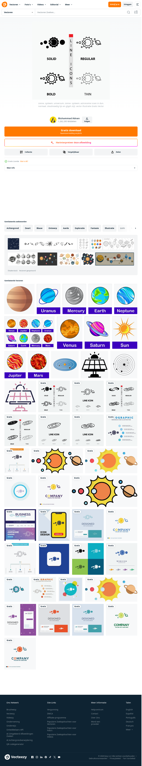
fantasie (95, 228)
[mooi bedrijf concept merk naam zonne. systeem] (20, 525)
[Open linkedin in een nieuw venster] (41, 757)
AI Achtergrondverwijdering (19, 740)
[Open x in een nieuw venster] (55, 757)
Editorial (54, 4)
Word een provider (93, 722)
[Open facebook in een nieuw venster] (32, 757)
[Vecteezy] (4, 4)
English (127, 709)
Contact (92, 713)
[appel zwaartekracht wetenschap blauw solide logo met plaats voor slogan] (104, 491)
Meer (67, 4)
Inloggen (125, 4)
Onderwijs (11, 725)
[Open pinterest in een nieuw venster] (46, 757)
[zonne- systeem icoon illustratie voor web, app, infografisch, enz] (94, 364)
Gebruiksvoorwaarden (96, 758)
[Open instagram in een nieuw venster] (37, 757)
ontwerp (53, 228)
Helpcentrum (95, 709)
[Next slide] (131, 228)
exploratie (80, 228)
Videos (40, 4)
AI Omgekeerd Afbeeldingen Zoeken (16, 734)
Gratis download (70, 131)
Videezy (9, 717)
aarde (66, 228)
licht (122, 228)
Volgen (86, 121)
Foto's (28, 4)
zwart (28, 228)
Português (129, 717)
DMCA (49, 713)
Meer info (11, 168)
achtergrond (13, 228)
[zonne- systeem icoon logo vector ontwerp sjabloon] (65, 364)
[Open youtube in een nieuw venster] (59, 757)
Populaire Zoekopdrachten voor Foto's (60, 729)
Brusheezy (11, 709)
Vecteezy (10, 713)
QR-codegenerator (14, 744)
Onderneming (12, 721)
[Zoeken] (126, 12)
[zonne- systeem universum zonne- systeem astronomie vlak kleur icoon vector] (57, 460)
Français (128, 725)
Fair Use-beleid (127, 758)
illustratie (109, 228)
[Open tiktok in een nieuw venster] (50, 757)
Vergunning (51, 709)
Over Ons (93, 717)
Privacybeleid (113, 758)
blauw (39, 228)
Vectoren (13, 4)
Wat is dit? (24, 161)
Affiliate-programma (55, 717)
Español (127, 713)
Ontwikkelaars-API (14, 729)
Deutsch (128, 721)
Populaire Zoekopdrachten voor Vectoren (60, 722)
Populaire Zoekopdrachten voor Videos (60, 735)
